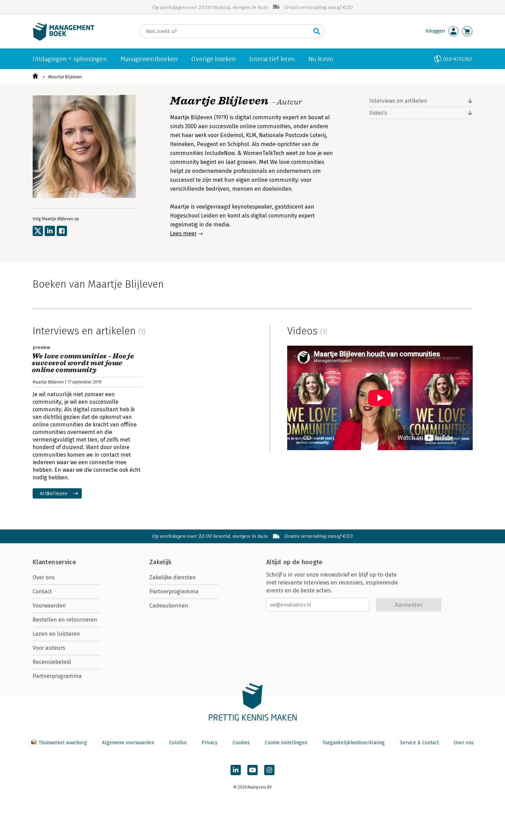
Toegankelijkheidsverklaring (353, 743)
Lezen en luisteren (56, 634)
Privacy (209, 743)
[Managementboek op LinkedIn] (236, 770)
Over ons (44, 577)
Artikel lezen (54, 493)
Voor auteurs (49, 648)
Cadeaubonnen (168, 605)
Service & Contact (419, 743)
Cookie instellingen (286, 743)
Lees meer (183, 233)
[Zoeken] (316, 31)
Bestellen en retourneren (65, 619)
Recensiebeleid (52, 662)
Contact (42, 591)
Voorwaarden (49, 605)
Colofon (178, 743)
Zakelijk (160, 562)
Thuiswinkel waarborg (62, 743)
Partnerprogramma (57, 676)
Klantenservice (54, 562)
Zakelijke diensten (172, 577)
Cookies (241, 743)
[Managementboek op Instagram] (269, 770)
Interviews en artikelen (398, 101)
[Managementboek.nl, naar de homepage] (63, 39)
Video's (378, 113)
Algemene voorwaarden (128, 743)
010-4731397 (457, 59)
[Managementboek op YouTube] (252, 770)
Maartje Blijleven (65, 76)
